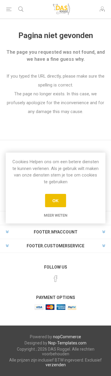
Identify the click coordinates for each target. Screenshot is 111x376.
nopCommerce (67, 336)
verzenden (56, 364)
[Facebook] (55, 278)
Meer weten (55, 215)
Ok (55, 200)
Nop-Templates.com (67, 343)
